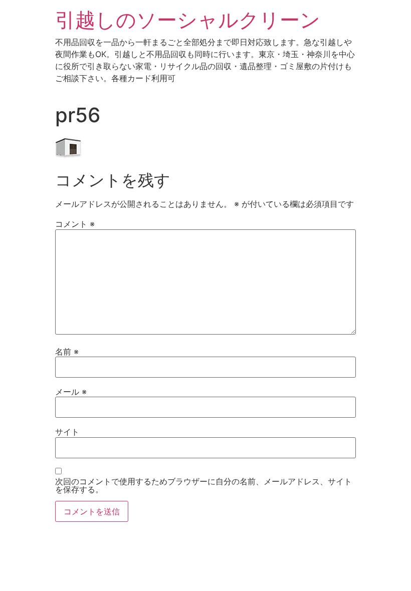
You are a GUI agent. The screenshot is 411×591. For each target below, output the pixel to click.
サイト (67, 432)
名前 (67, 352)
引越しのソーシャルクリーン (187, 20)
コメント (75, 224)
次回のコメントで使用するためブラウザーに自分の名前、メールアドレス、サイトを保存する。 (203, 485)
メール (71, 392)
